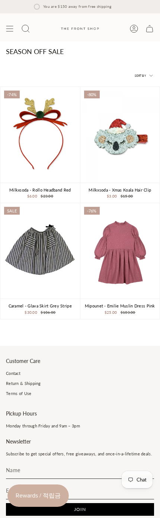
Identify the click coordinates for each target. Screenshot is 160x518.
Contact (13, 373)
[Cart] (149, 28)
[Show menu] (9, 28)
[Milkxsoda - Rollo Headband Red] (40, 134)
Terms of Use (18, 393)
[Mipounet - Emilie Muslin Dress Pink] (120, 251)
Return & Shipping (23, 383)
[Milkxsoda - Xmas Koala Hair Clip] (120, 134)
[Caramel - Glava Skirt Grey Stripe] (40, 251)
